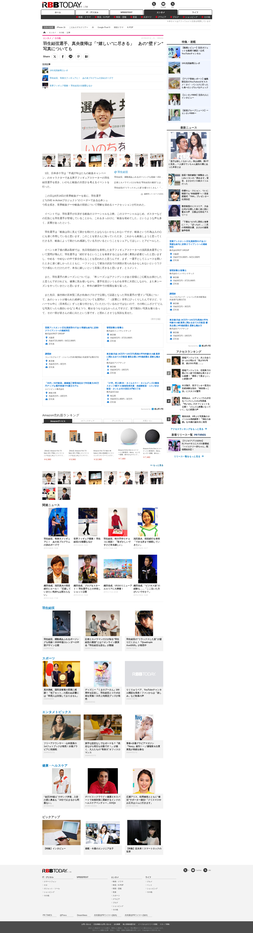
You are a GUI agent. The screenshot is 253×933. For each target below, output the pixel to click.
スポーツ (147, 17)
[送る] (70, 56)
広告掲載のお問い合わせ (102, 924)
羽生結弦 (122, 172)
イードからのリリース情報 (147, 924)
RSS (209, 870)
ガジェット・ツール (52, 889)
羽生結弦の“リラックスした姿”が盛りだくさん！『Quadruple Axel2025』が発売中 (152, 188)
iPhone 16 (61, 27)
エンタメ (161, 12)
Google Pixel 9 (104, 27)
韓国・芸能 (121, 17)
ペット (149, 885)
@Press (63, 915)
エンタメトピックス (56, 712)
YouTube (198, 870)
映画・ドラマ (84, 17)
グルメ (149, 882)
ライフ (195, 12)
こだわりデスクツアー (78, 27)
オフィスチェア (87, 421)
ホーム (58, 12)
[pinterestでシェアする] (78, 56)
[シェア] (62, 56)
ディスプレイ (117, 421)
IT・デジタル (92, 12)
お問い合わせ (86, 924)
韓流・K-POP (103, 17)
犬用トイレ (147, 421)
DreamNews (82, 915)
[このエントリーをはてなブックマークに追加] (86, 56)
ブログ (176, 17)
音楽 (135, 17)
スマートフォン (50, 882)
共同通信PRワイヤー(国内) (105, 915)
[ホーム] (44, 33)
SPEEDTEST (126, 12)
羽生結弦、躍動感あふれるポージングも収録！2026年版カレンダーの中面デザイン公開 (154, 177)
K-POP (130, 27)
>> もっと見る (156, 465)
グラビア (162, 17)
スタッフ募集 (165, 924)
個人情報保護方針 (129, 924)
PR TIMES (47, 915)
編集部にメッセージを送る (153, 194)
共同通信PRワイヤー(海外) (136, 915)
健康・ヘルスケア (55, 765)
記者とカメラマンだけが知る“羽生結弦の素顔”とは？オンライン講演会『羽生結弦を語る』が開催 (159, 182)
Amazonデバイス (57, 421)
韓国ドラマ (118, 27)
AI (93, 27)
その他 (207, 17)
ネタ (45, 885)
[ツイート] (55, 56)
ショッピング (191, 17)
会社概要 (117, 924)
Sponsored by (146, 409)
